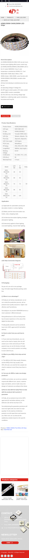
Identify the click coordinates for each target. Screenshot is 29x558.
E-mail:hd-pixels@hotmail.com (15, 6)
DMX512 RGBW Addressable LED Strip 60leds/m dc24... (7, 498)
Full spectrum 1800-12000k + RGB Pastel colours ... (21, 498)
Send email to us (7, 106)
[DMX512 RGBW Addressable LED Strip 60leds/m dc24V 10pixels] (8, 490)
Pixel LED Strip (21, 17)
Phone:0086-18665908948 (15, 4)
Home (2, 17)
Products (10, 17)
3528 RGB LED (8, 429)
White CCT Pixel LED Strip (11, 20)
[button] (28, 42)
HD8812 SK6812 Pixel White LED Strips (16, 428)
